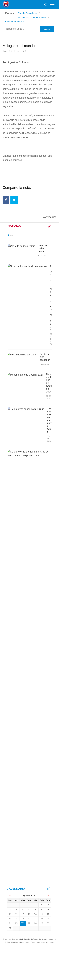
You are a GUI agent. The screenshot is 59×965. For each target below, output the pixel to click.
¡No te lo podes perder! (42, 248)
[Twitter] (14, 200)
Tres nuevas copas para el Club (49, 420)
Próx (17, 235)
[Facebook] (6, 200)
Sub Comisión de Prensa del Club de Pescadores (38, 939)
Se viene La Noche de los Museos (51, 297)
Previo (15, 235)
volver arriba (49, 217)
